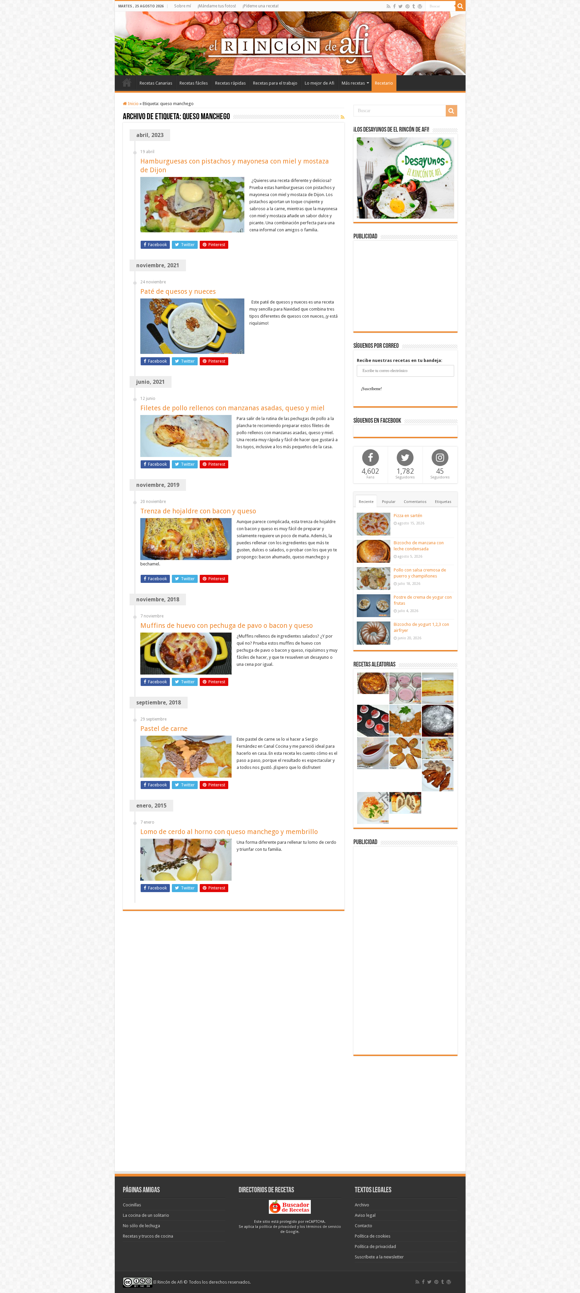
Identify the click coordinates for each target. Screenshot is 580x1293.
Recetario (384, 83)
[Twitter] (400, 6)
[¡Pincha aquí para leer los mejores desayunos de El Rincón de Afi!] (405, 177)
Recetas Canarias (156, 83)
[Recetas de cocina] (290, 1206)
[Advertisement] (405, 286)
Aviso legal (365, 1215)
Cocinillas (132, 1204)
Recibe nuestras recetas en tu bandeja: (399, 360)
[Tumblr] (414, 6)
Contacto (363, 1225)
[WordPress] (420, 6)
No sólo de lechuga (141, 1225)
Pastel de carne (164, 729)
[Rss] (388, 6)
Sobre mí (182, 6)
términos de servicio (323, 1227)
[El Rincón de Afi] (290, 43)
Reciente (366, 502)
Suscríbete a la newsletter (379, 1256)
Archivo (362, 1204)
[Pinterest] (407, 6)
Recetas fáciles (194, 83)
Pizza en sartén (408, 515)
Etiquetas (443, 502)
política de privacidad (277, 1227)
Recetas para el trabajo (275, 83)
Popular (388, 502)
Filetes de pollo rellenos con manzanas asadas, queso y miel (232, 408)
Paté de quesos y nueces (178, 291)
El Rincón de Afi (168, 1282)
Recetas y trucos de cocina (148, 1236)
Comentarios (415, 502)
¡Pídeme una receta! (261, 6)
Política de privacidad (375, 1246)
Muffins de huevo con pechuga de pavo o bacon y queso (226, 625)
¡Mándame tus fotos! (217, 6)
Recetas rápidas (230, 83)
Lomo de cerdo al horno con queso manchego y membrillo (229, 832)
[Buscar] (460, 6)
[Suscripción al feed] (342, 117)
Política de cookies (372, 1236)
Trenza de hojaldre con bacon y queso (198, 511)
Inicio (127, 82)
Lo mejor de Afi (319, 83)
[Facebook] (394, 6)
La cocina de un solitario (146, 1215)
